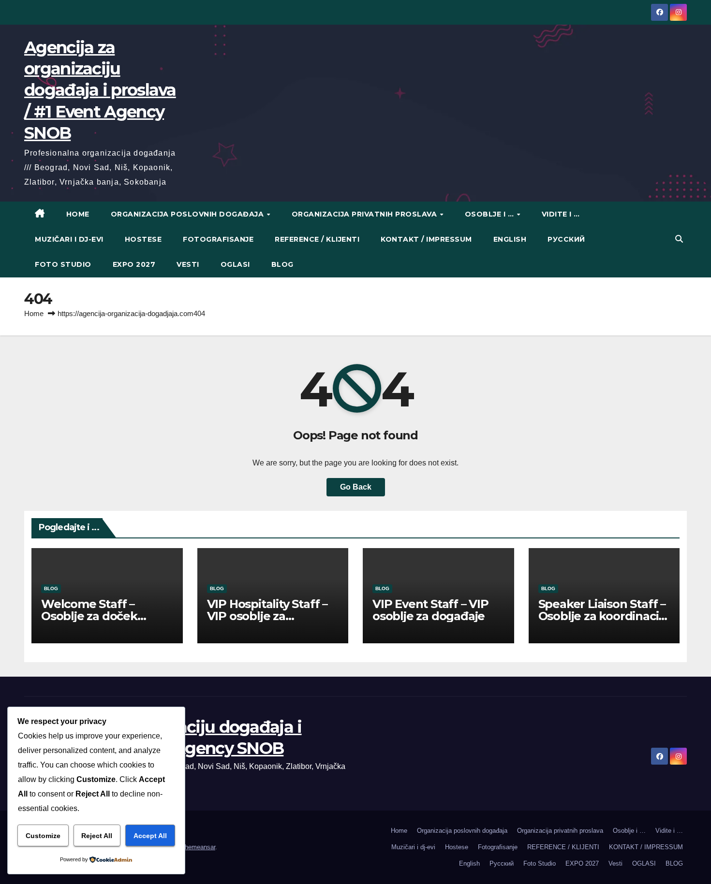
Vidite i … (561, 214)
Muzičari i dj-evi (69, 239)
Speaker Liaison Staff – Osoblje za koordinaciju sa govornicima (603, 616)
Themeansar (198, 847)
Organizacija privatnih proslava (365, 214)
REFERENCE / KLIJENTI (317, 239)
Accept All (150, 836)
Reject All (96, 836)
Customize (43, 836)
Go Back (355, 487)
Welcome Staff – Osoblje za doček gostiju (89, 616)
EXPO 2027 (134, 264)
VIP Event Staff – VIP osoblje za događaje (430, 610)
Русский (566, 239)
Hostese (143, 239)
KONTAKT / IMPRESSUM (426, 239)
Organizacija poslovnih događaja (188, 214)
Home (77, 214)
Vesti (188, 264)
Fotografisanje (218, 239)
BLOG (282, 264)
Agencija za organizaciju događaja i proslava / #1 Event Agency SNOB (100, 90)
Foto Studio (63, 264)
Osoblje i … (490, 214)
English (510, 239)
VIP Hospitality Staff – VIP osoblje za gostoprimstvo (267, 616)
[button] (679, 239)
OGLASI (235, 264)
